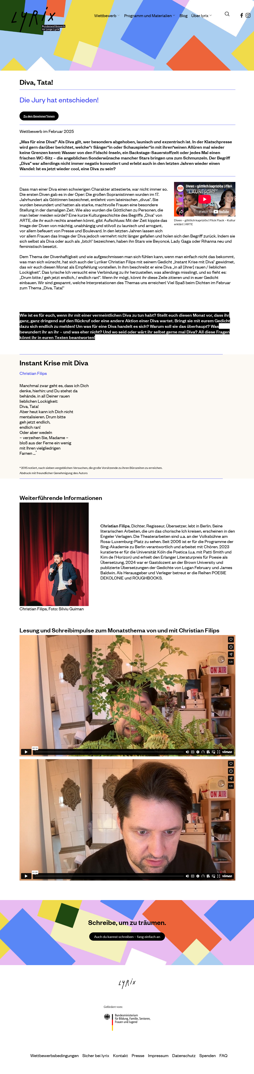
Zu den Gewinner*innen (39, 116)
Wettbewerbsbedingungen (54, 1055)
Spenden (207, 1055)
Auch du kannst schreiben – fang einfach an (127, 936)
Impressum (158, 1055)
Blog (184, 15)
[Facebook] (241, 14)
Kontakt (120, 1055)
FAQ (223, 1055)
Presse (138, 1055)
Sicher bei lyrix (95, 1055)
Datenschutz (184, 1055)
